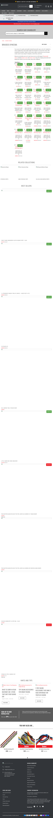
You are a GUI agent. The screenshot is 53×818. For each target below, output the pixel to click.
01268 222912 (39, 5)
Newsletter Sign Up (30, 774)
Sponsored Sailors (30, 780)
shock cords (32, 57)
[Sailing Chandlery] (4, 5)
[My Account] (48, 6)
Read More (5, 702)
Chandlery (13, 10)
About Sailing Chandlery (31, 765)
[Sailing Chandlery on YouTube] (43, 806)
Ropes (8, 10)
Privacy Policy (29, 786)
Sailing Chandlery (8, 815)
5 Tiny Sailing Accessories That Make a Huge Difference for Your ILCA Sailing (43, 691)
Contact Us (29, 769)
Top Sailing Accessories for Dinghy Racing (26, 690)
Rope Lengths (4, 13)
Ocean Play (38, 10)
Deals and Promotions (7, 792)
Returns (28, 778)
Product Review (5, 803)
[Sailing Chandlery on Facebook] (37, 806)
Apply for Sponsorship (31, 782)
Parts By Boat (11, 13)
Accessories (19, 10)
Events (4, 794)
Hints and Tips (26, 680)
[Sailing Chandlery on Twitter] (40, 806)
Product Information (6, 801)
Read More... (17, 62)
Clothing (3, 10)
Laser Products (31, 10)
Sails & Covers (45, 10)
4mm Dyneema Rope (26, 173)
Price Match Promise (31, 776)
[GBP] (45, 6)
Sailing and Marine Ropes (44, 173)
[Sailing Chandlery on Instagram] (34, 806)
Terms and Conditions (31, 784)
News (4, 799)
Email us (37, 7)
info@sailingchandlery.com (10, 769)
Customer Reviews (30, 767)
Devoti (25, 10)
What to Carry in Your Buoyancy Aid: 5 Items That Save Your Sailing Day (9, 693)
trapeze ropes (24, 57)
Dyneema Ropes (9, 173)
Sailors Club (36, 23)
